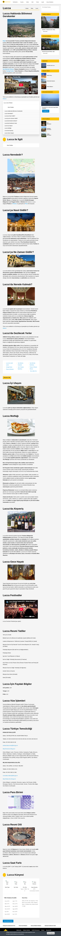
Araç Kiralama (49, 2)
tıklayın (4, 98)
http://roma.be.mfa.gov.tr (9, 748)
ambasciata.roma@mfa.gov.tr (10, 745)
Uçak (42, 2)
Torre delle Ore (33, 371)
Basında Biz (48, 930)
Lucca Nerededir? (9, 113)
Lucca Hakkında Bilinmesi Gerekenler (13, 111)
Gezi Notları (11, 107)
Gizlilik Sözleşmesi (36, 930)
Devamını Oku (7, 377)
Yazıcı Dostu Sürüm (8, 921)
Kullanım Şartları (26, 930)
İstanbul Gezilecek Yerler (50, 925)
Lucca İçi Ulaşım (8, 125)
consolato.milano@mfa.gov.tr (10, 775)
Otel (32, 2)
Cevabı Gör (45, 111)
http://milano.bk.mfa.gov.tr (9, 779)
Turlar (37, 2)
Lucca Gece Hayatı (9, 133)
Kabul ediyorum (50, 933)
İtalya (4, 40)
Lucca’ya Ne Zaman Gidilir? (11, 118)
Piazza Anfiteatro (10, 369)
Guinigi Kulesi (9, 367)
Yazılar (21, 2)
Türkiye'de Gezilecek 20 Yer (9, 925)
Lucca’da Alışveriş (9, 130)
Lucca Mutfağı (8, 128)
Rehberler (15, 2)
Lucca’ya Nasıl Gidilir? (10, 116)
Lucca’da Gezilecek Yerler (11, 123)
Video (27, 2)
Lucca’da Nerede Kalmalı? (11, 120)
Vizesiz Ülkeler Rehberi (36, 925)
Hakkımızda (18, 930)
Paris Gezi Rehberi (23, 925)
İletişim (42, 930)
